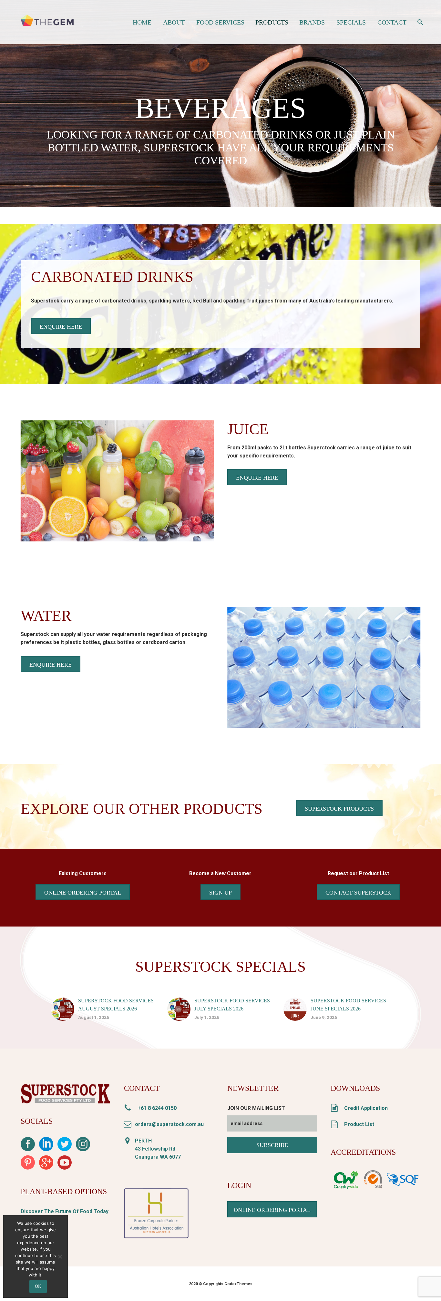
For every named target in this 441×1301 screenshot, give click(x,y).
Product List (358, 1124)
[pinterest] (28, 1164)
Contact (391, 22)
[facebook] (28, 1146)
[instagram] (83, 1146)
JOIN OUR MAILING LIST (256, 1108)
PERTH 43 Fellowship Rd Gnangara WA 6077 (158, 1149)
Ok (38, 1286)
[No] (59, 1256)
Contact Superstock (358, 892)
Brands (312, 22)
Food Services (220, 22)
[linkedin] (46, 1146)
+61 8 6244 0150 (156, 1108)
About (174, 22)
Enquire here (61, 326)
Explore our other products (141, 808)
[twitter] (64, 1146)
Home (142, 22)
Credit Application (365, 1108)
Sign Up (220, 892)
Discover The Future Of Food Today (64, 1211)
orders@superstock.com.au (169, 1124)
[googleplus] (46, 1164)
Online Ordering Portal (82, 892)
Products (271, 22)
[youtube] (64, 1164)
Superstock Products (339, 808)
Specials (351, 22)
